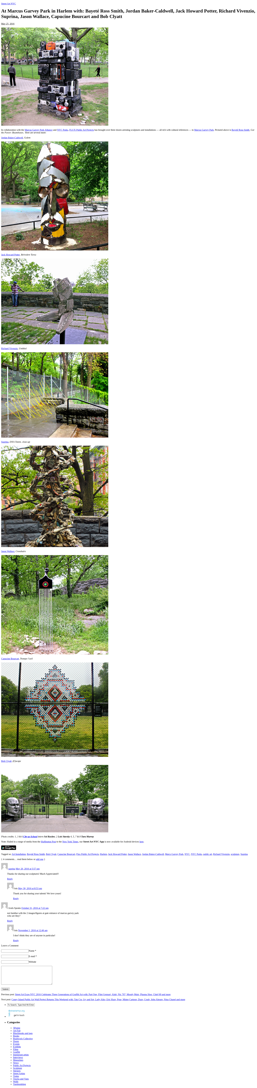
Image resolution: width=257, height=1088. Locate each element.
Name (32, 951)
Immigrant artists (21, 1054)
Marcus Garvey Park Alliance (39, 130)
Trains (16, 1076)
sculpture (235, 854)
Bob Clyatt (51, 854)
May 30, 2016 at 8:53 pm (30, 888)
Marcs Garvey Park (174, 854)
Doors (16, 1041)
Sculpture (17, 1068)
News (16, 1062)
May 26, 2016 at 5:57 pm (28, 868)
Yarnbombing (19, 1084)
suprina (11, 868)
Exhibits (17, 1046)
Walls (15, 1081)
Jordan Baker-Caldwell (12, 137)
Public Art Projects (22, 1065)
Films (15, 1049)
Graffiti (16, 1052)
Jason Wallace (7, 551)
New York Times (70, 841)
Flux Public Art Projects (87, 854)
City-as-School (30, 836)
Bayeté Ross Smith (240, 130)
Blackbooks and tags (23, 1033)
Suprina (4, 442)
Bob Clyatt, (6, 761)
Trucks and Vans (21, 1079)
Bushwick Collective (23, 1038)
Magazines (18, 1060)
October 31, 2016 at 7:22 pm (34, 908)
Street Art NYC (8, 3)
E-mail (33, 956)
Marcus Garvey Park (204, 130)
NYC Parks (62, 130)
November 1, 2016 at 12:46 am (32, 930)
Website (32, 962)
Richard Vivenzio (9, 348)
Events (16, 1044)
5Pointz (16, 1028)
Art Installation (19, 854)
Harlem (103, 854)
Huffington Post (48, 841)
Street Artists (19, 1073)
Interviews (18, 1057)
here (142, 841)
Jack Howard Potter (10, 254)
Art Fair (17, 1030)
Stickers (17, 1071)
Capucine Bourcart (10, 658)
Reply (10, 879)
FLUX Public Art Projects (81, 130)
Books (16, 1036)
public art (207, 854)
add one (39, 859)
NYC (187, 854)
